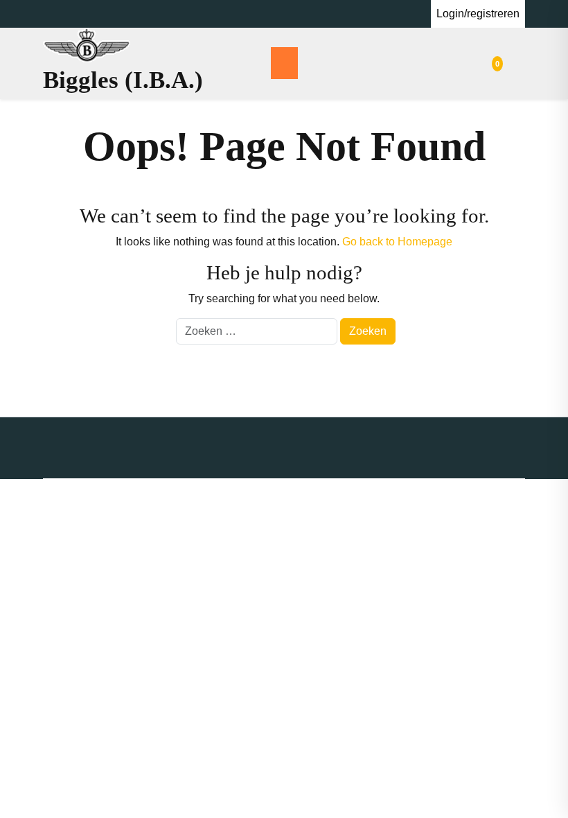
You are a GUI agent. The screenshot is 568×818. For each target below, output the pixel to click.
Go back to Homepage (397, 241)
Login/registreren (478, 13)
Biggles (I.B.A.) (123, 80)
